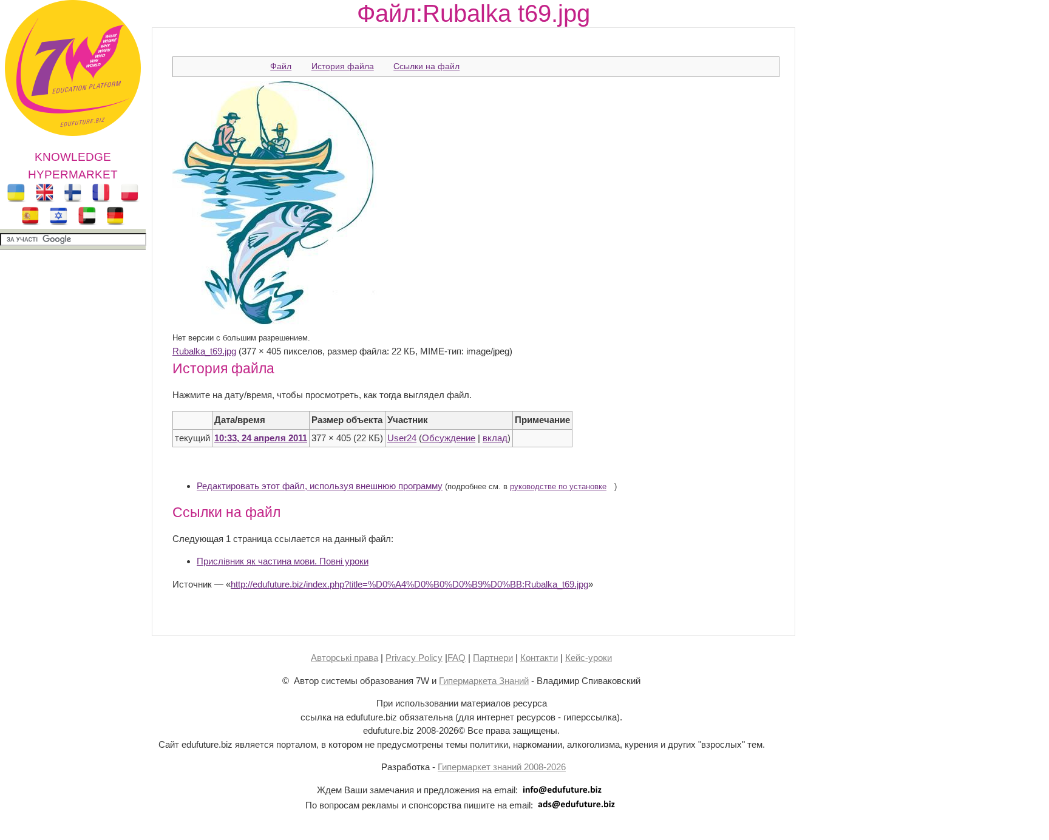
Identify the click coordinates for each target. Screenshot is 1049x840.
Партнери (493, 657)
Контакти (539, 657)
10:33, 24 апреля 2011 (260, 438)
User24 (401, 438)
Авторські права (344, 657)
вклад (495, 438)
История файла (342, 66)
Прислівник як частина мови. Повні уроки (282, 561)
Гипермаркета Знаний (484, 681)
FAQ (456, 657)
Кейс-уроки (588, 657)
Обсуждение (448, 438)
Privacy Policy (414, 657)
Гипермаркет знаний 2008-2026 (502, 767)
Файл (280, 66)
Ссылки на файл (426, 66)
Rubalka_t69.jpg (204, 351)
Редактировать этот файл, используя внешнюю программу (320, 486)
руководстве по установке (558, 487)
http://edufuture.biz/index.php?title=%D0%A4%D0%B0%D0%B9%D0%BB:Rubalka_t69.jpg (409, 584)
